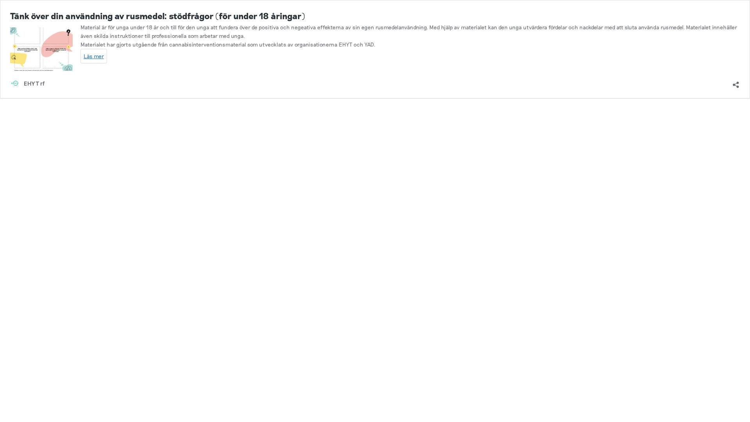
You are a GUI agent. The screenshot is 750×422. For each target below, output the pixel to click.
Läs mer (94, 56)
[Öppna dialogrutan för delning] (736, 82)
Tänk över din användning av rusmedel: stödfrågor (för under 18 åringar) (157, 16)
